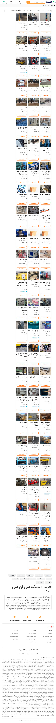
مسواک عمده (24, 711)
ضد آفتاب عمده (38, 710)
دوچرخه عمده (33, 700)
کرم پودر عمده (39, 707)
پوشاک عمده (28, 687)
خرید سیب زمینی (18, 670)
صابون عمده (7, 676)
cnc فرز (32, 579)
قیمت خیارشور (8, 695)
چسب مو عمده (7, 708)
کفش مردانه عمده (45, 691)
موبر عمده (18, 711)
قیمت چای (14, 696)
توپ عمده (24, 700)
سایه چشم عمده (45, 708)
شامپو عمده (12, 676)
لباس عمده (23, 687)
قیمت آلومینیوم (25, 683)
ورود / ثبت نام (4, 3)
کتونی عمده (27, 691)
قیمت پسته (43, 669)
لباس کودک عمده (47, 688)
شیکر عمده (19, 700)
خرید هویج (5, 670)
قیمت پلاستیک (48, 684)
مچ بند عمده (39, 700)
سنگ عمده (37, 676)
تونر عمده (32, 710)
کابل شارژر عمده (17, 681)
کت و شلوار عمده (29, 688)
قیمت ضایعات (14, 683)
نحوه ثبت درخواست (14, 636)
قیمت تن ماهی (14, 695)
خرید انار (47, 670)
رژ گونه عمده (26, 707)
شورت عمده (8, 687)
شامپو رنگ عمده (19, 708)
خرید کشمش (32, 669)
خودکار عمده (41, 677)
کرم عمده (51, 711)
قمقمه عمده (44, 700)
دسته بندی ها (51, 5)
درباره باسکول (49, 633)
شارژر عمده (51, 681)
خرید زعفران (38, 669)
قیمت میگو (19, 696)
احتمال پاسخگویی (37, 10)
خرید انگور (51, 670)
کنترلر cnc (30, 575)
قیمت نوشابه (4, 696)
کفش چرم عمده (21, 691)
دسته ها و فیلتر (15, 10)
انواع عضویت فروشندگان (31, 636)
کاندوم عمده (45, 711)
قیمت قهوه (10, 696)
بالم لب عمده (7, 707)
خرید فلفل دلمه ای (11, 670)
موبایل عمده (20, 680)
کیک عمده (43, 696)
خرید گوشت (30, 695)
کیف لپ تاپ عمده (45, 692)
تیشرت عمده (41, 688)
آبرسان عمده (27, 710)
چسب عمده (35, 683)
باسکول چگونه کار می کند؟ (47, 636)
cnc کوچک (24, 579)
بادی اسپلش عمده (31, 711)
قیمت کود (31, 683)
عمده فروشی (51, 665)
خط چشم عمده (33, 707)
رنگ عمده (19, 683)
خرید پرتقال (5, 669)
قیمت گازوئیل (37, 684)
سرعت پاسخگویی (29, 10)
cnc (49, 579)
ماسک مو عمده (32, 708)
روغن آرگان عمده (39, 708)
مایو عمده (28, 700)
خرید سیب (10, 669)
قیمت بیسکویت (37, 696)
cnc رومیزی (21, 575)
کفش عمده (7, 689)
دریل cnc (48, 575)
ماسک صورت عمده (21, 710)
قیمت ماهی (31, 696)
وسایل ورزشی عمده (13, 700)
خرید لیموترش (42, 670)
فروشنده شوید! (43, 5)
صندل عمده (15, 691)
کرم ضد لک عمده (5, 710)
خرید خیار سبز (51, 672)
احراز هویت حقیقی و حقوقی (30, 639)
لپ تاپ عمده (14, 680)
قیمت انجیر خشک (26, 669)
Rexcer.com (5, 717)
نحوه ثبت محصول (32, 633)
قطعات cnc (39, 575)
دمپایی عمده (32, 691)
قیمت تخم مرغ (25, 696)
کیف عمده (12, 689)
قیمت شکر (47, 696)
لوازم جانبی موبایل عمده (32, 681)
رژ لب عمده (45, 707)
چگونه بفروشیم (33, 642)
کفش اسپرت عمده (8, 691)
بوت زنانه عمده (38, 691)
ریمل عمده (12, 707)
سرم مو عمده (13, 708)
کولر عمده (4, 680)
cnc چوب (12, 575)
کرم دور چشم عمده (13, 710)
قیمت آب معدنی (50, 698)
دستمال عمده (18, 676)
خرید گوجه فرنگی (26, 670)
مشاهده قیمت (45, 33)
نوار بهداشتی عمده (39, 711)
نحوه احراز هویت (14, 633)
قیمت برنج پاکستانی (18, 668)
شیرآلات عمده (43, 676)
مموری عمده (39, 681)
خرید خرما (48, 669)
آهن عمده (48, 676)
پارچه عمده (13, 687)
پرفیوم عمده (43, 710)
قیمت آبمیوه (43, 698)
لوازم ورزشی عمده (47, 702)
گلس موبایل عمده (23, 681)
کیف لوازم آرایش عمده (19, 707)
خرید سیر (46, 672)
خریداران (11, 3)
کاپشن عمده (35, 688)
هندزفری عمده (45, 681)
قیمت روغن (25, 695)
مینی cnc (40, 582)
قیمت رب (20, 695)
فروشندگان (19, 3)
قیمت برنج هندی (10, 668)
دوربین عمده (9, 680)
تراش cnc (16, 579)
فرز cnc (48, 582)
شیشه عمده (8, 683)
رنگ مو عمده (26, 708)
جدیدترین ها (22, 10)
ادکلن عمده (48, 710)
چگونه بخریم (15, 639)
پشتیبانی (50, 639)
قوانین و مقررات (49, 642)
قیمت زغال (42, 684)
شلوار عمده (18, 687)
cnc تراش (41, 579)
